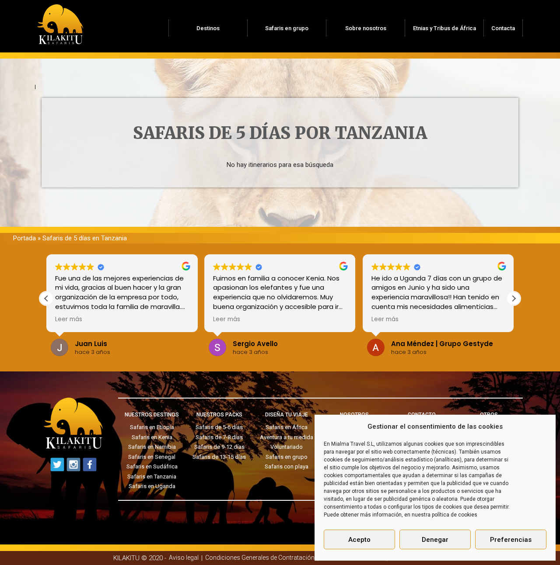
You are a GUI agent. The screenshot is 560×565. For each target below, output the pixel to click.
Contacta (503, 28)
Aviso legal (184, 557)
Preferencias (511, 540)
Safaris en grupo (286, 28)
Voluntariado (286, 447)
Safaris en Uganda (152, 486)
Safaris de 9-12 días (219, 447)
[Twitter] (57, 464)
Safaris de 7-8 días (219, 437)
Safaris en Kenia (152, 437)
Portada (24, 238)
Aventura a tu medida (286, 437)
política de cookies (454, 515)
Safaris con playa (286, 466)
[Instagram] (73, 464)
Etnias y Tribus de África (444, 28)
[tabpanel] (280, 142)
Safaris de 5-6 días (219, 427)
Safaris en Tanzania (151, 476)
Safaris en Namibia (152, 447)
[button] (513, 298)
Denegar (435, 540)
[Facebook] (90, 464)
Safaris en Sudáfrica (152, 466)
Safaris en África (287, 427)
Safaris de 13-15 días (219, 457)
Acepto (359, 540)
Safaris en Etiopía (152, 427)
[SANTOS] (60, 21)
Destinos (208, 28)
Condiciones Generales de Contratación (260, 557)
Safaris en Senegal (151, 457)
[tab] (44, 87)
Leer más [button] (79, 319)
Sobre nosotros (365, 28)
